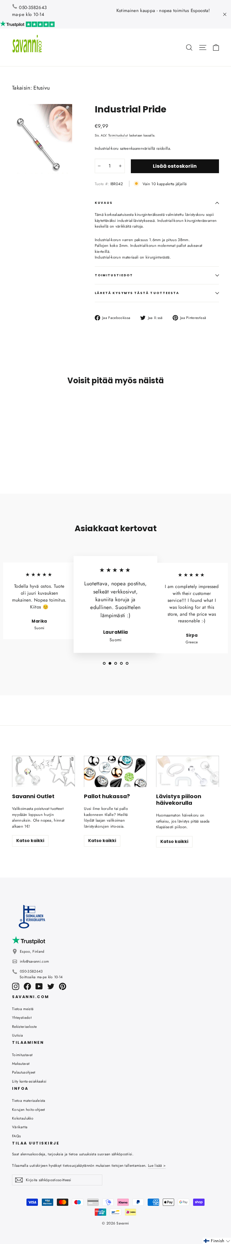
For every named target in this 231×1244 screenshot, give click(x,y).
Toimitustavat (22, 1055)
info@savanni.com (34, 961)
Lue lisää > (157, 1165)
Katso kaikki (30, 841)
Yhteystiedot (22, 1017)
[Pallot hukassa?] (115, 771)
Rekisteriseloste (24, 1026)
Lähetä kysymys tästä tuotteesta (137, 293)
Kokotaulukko (22, 1118)
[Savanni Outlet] (43, 771)
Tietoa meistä (22, 1009)
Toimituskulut (118, 135)
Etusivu (41, 88)
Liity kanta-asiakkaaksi (29, 1081)
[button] (217, 1241)
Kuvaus (103, 203)
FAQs (16, 1136)
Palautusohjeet (23, 1072)
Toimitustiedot (114, 275)
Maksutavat (20, 1063)
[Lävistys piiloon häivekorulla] (187, 771)
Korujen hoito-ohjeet (28, 1109)
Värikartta (19, 1127)
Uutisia (17, 1035)
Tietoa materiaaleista (28, 1100)
